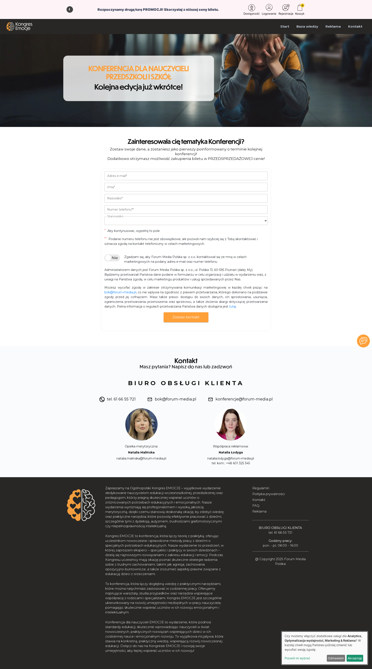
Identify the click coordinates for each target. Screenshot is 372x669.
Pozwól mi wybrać (297, 658)
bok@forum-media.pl (120, 292)
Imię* (111, 187)
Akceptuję (355, 658)
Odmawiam (336, 658)
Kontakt (355, 26)
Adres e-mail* (117, 176)
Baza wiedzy (307, 26)
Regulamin (260, 488)
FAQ (255, 505)
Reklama (333, 26)
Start (284, 26)
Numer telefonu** (120, 209)
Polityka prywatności (268, 494)
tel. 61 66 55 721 (121, 399)
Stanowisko (115, 216)
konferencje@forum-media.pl (244, 399)
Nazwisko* (115, 198)
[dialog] (325, 648)
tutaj (232, 306)
